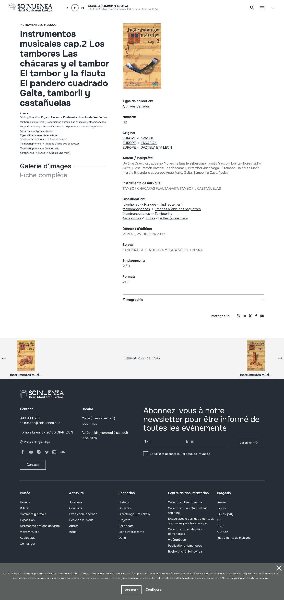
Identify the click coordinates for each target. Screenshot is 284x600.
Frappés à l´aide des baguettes (62, 143)
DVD (220, 526)
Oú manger (27, 543)
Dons (122, 538)
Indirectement (58, 139)
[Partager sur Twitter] (250, 316)
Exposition (27, 520)
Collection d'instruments (185, 502)
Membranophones (30, 143)
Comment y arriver (33, 514)
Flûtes (41, 153)
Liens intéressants (131, 532)
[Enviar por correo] (262, 316)
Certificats (125, 526)
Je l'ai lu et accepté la (180, 454)
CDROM (222, 532)
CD (219, 520)
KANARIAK (149, 143)
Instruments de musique (38, 25)
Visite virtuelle (29, 532)
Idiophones (26, 139)
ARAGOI (147, 138)
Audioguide (27, 538)
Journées (75, 502)
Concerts (75, 508)
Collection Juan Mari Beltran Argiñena (188, 510)
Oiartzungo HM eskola (134, 514)
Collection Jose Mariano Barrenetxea (185, 531)
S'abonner (245, 442)
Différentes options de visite (40, 526)
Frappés (41, 139)
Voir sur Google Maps (37, 442)
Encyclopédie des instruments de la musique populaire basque (191, 521)
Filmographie (133, 300)
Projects (124, 520)
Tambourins (51, 148)
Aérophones (27, 153)
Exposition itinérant (83, 514)
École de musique (81, 520)
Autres (73, 526)
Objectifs (124, 508)
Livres (221, 508)
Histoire (123, 502)
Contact (33, 465)
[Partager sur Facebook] (256, 316)
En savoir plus (231, 578)
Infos (72, 532)
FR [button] (272, 8)
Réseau (222, 502)
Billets (24, 508)
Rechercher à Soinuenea (185, 551)
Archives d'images (136, 106)
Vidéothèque (177, 540)
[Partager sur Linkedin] (244, 316)
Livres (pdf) (225, 514)
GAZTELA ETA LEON (156, 147)
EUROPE (129, 138)
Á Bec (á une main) (59, 153)
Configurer (154, 590)
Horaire (25, 502)
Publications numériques (185, 545)
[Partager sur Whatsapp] (238, 316)
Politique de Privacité (195, 454)
